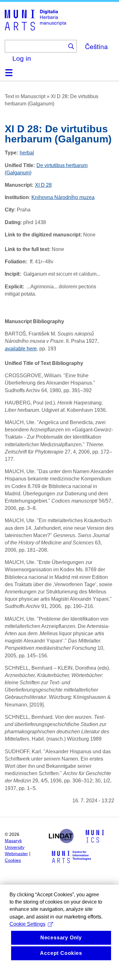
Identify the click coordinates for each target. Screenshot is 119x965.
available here (21, 348)
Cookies (13, 860)
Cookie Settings (27, 924)
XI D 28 (43, 185)
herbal (27, 152)
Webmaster (16, 853)
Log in (21, 58)
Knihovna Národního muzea (63, 197)
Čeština (96, 46)
